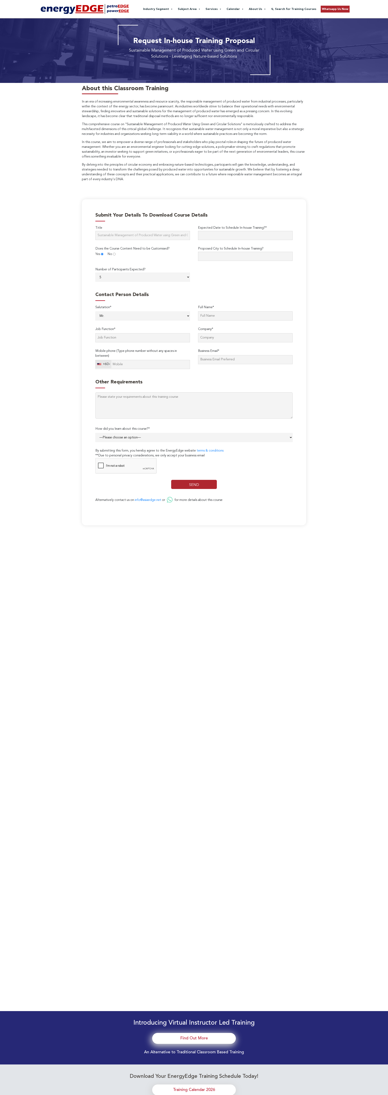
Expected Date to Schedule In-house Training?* (232, 228)
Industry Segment (156, 9)
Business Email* (208, 351)
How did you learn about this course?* (122, 429)
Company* (205, 329)
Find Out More (194, 1038)
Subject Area (187, 9)
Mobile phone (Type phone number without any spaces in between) (136, 353)
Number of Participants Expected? (120, 269)
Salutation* (103, 307)
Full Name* (206, 307)
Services (212, 9)
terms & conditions (210, 450)
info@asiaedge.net (148, 500)
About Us (255, 9)
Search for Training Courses (295, 9)
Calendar (233, 9)
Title (98, 228)
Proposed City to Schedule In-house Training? (231, 248)
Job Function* (105, 329)
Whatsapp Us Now (335, 9)
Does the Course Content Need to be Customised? (132, 248)
